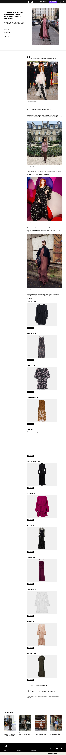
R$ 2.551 (33, 365)
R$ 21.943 (33, 301)
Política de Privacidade (33, 753)
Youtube (57, 748)
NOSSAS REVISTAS (43, 1)
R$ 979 (34, 333)
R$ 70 (32, 493)
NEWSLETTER (6, 750)
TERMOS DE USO (33, 750)
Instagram (51, 748)
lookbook (6, 29)
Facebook (55, 748)
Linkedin (59, 748)
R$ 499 (35, 589)
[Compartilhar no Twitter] (5, 36)
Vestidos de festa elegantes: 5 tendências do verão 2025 (41, 691)
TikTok (46, 113)
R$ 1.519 (33, 525)
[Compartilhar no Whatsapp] (8, 36)
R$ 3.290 (33, 557)
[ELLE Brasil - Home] (30, 2)
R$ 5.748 (35, 397)
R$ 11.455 (32, 653)
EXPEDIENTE (19, 750)
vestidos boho (44, 172)
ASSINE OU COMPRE (53, 1)
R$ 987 (32, 429)
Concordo (52, 753)
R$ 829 (32, 621)
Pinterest (29, 171)
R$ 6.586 (37, 461)
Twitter (53, 748)
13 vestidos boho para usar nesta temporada (39, 109)
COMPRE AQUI (30, 455)
